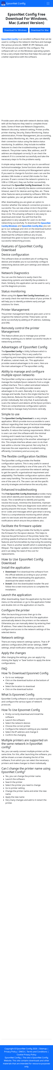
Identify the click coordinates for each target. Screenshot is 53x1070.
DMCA (22, 1051)
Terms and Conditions (37, 1051)
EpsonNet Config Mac (32, 225)
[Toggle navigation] (48, 3)
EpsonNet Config (15, 3)
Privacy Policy (10, 1051)
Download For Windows (15, 30)
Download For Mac (40, 30)
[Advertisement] (26, 88)
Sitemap (43, 1048)
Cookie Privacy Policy (26, 1054)
